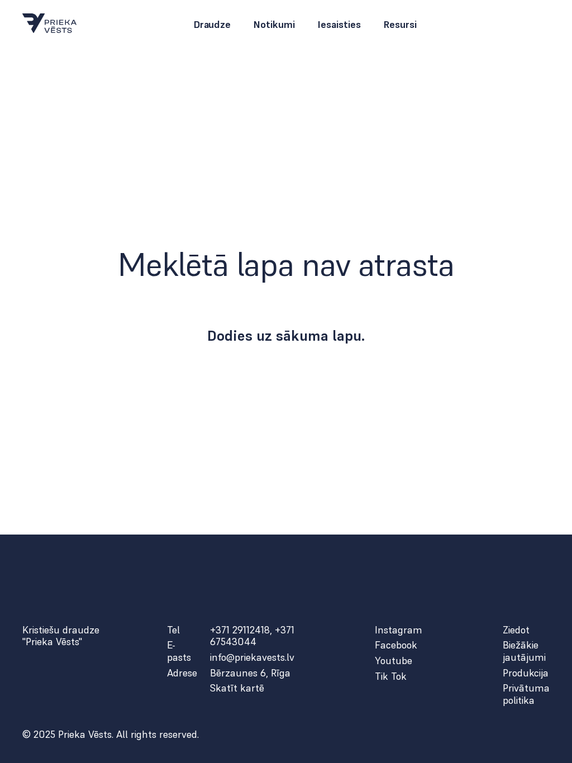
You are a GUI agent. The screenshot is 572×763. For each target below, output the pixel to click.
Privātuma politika (526, 694)
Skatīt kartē (237, 688)
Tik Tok (391, 676)
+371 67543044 (252, 635)
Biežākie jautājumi (524, 651)
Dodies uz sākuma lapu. (286, 336)
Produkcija (526, 673)
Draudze (212, 24)
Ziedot (516, 630)
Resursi (400, 24)
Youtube (393, 661)
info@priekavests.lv (252, 657)
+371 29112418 (240, 629)
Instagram (398, 630)
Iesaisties (339, 24)
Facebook (396, 645)
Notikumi (274, 24)
